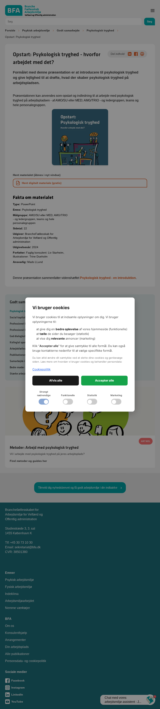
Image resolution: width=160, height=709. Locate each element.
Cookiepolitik (41, 369)
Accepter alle (104, 380)
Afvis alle (55, 380)
